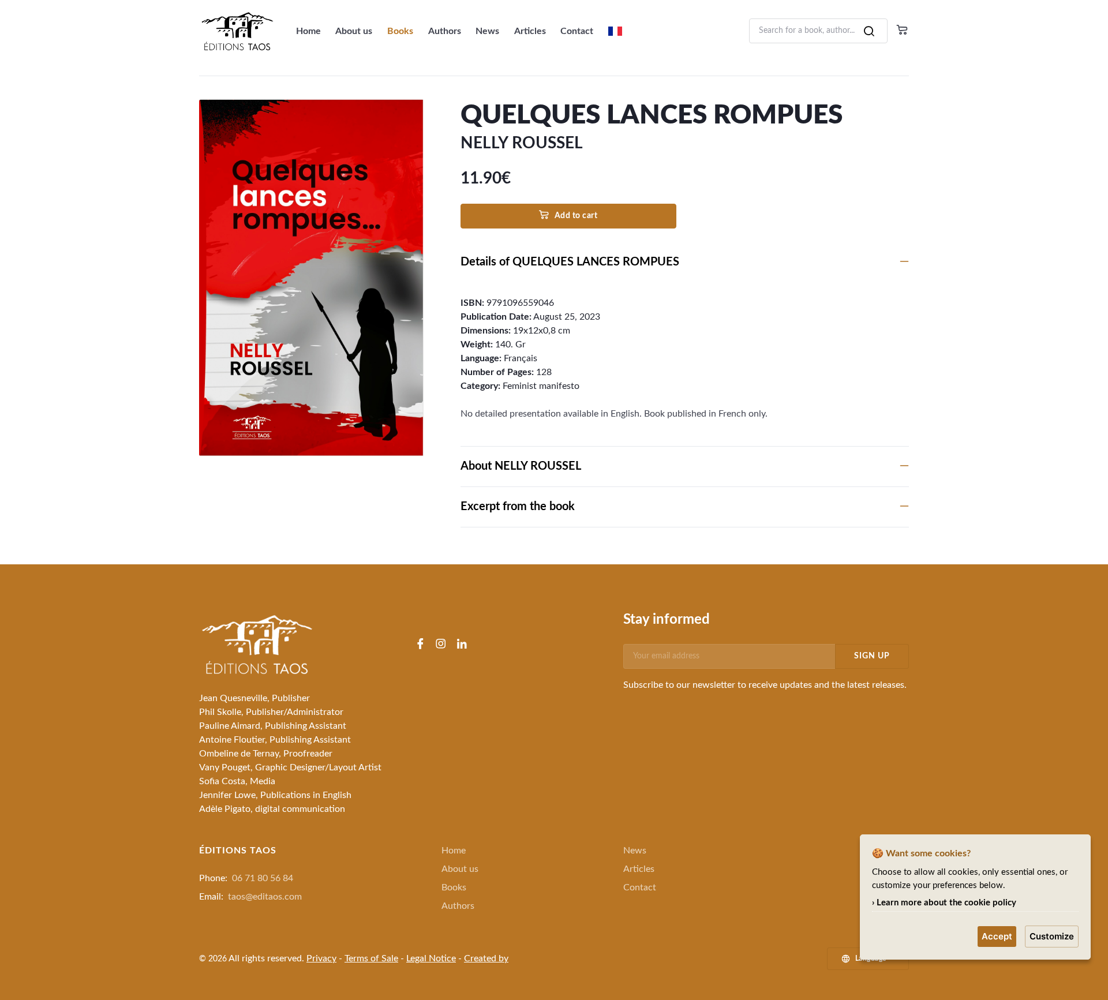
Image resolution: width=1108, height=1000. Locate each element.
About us (353, 31)
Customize (1052, 936)
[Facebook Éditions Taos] (420, 645)
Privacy (321, 958)
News (487, 31)
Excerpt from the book (518, 506)
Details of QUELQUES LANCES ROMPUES (570, 262)
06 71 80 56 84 (262, 878)
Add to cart (576, 216)
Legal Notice (431, 958)
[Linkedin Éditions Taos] (461, 645)
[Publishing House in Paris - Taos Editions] (242, 31)
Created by (486, 958)
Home (308, 31)
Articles (530, 31)
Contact (576, 31)
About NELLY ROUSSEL (521, 466)
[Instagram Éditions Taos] (441, 645)
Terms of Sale (371, 958)
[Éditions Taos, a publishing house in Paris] (257, 644)
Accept (997, 936)
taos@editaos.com (265, 896)
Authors (444, 31)
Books (400, 31)
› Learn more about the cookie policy (944, 902)
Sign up (872, 656)
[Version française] (615, 31)
